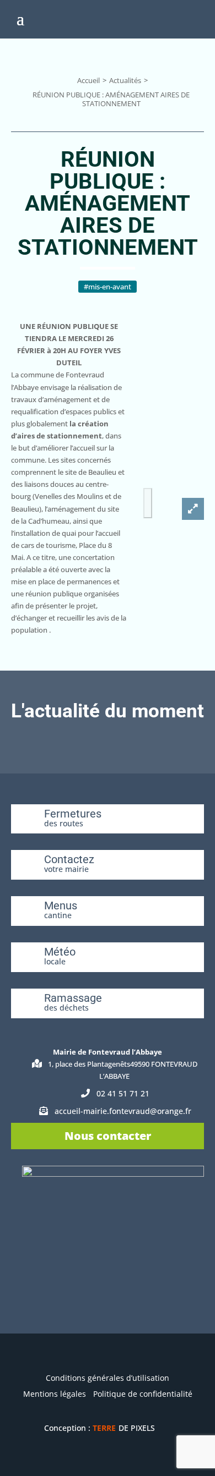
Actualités (125, 80)
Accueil (88, 80)
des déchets (66, 1007)
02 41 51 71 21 (122, 1093)
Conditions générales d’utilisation (107, 1378)
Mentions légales (54, 1394)
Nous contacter (107, 1135)
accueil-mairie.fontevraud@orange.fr (123, 1111)
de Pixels (124, 1428)
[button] (147, 503)
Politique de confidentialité (142, 1394)
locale (55, 961)
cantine (58, 915)
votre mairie (66, 869)
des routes (63, 823)
